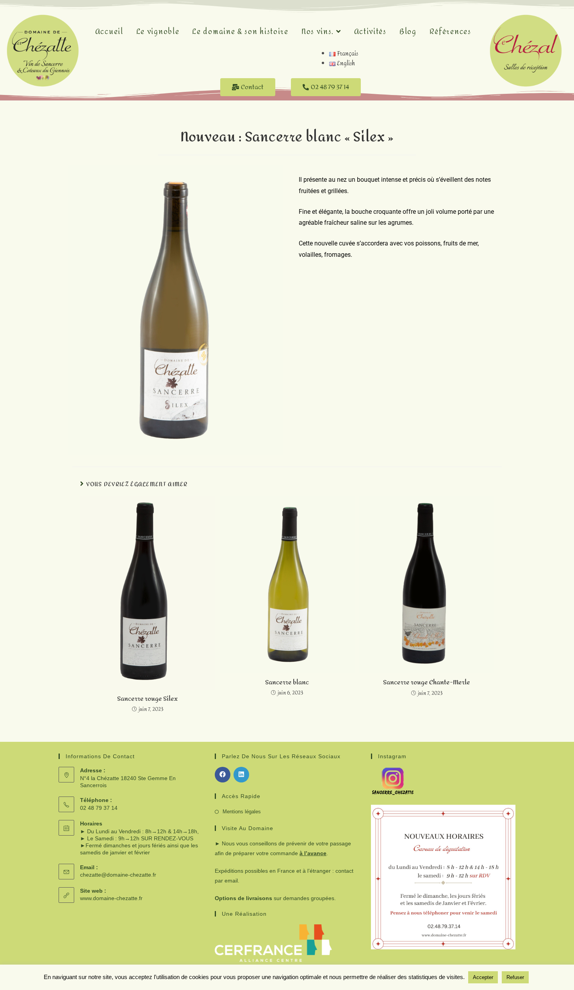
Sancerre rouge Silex (147, 699)
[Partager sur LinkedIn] (241, 774)
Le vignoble (158, 32)
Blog (408, 32)
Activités (370, 32)
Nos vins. (318, 32)
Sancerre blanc (287, 682)
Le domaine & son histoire (240, 32)
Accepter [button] (483, 977)
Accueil (109, 32)
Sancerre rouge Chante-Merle (426, 682)
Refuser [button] (515, 977)
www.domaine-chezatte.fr (111, 898)
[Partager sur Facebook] (222, 774)
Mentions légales (242, 812)
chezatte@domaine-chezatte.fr (118, 875)
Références (450, 32)
